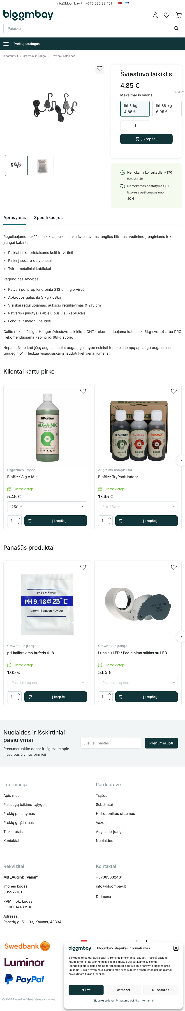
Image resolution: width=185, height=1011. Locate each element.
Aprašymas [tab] (14, 217)
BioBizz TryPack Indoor (118, 476)
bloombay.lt (10, 56)
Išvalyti (178, 92)
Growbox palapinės (63, 56)
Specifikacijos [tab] (48, 217)
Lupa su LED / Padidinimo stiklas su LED (132, 653)
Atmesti (123, 990)
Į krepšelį (149, 139)
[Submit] (176, 28)
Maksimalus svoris (136, 95)
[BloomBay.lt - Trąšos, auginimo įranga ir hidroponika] (28, 15)
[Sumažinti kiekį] (18, 523)
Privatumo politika (127, 1000)
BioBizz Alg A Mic (22, 476)
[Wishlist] (167, 15)
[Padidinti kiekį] (18, 518)
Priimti (86, 990)
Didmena (103, 896)
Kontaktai (147, 1000)
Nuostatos (160, 990)
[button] (176, 948)
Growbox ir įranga (34, 56)
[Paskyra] (157, 15)
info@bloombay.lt (111, 886)
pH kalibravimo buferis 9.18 (30, 653)
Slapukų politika (103, 1000)
